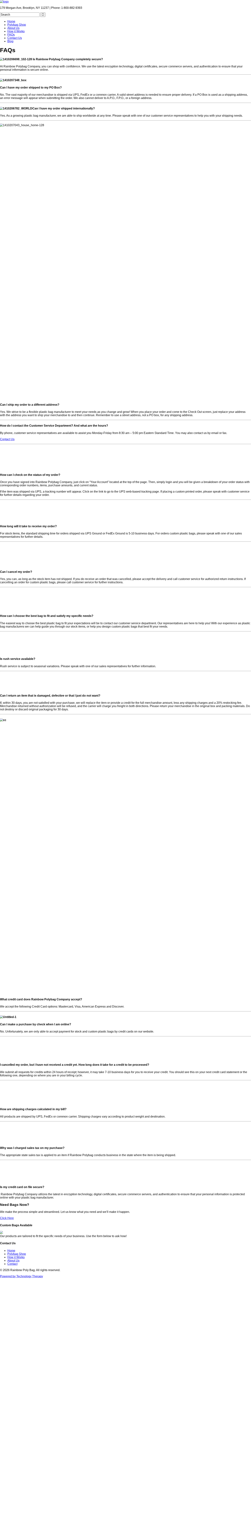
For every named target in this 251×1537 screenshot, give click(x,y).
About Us (13, 28)
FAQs (11, 34)
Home (11, 21)
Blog (10, 41)
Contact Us (14, 37)
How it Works (16, 31)
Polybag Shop (16, 24)
